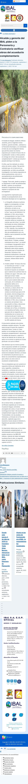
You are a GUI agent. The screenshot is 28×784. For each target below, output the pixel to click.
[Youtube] (14, 719)
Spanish (17, 1)
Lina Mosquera (6, 60)
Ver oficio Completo (8, 445)
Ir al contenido (11, 749)
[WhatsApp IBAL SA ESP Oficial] (15, 667)
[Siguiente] (6, 487)
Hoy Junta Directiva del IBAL (8, 468)
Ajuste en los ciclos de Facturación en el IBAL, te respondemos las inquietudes (21, 539)
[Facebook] (7, 715)
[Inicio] (1, 33)
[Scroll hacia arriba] (1, 748)
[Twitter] (14, 715)
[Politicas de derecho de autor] (15, 727)
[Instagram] (21, 715)
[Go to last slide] (2, 487)
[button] (14, 30)
